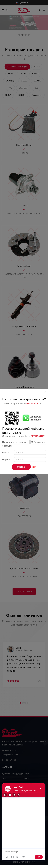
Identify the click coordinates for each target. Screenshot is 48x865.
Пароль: (6, 459)
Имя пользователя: (8, 444)
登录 (34, 467)
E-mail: (5, 452)
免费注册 (21, 467)
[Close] (45, 392)
